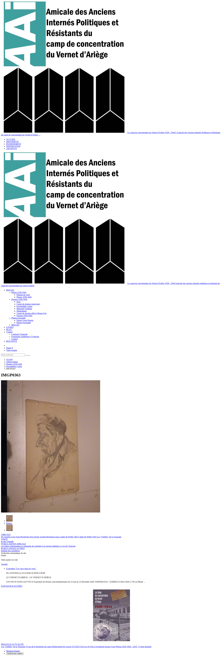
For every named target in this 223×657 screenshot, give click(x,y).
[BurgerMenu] (39, 135)
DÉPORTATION (13, 146)
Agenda (42, 537)
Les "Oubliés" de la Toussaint (109, 537)
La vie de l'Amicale (67, 546)
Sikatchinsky (22, 311)
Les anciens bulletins (51, 546)
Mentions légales (13, 651)
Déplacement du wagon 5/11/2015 (66, 647)
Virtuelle (10, 541)
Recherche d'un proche (29, 537)
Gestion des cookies (15, 654)
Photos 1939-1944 (18, 292)
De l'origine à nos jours (10, 537)
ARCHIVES (11, 148)
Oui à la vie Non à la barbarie (92, 647)
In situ (4, 541)
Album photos (12, 362)
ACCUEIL (10, 139)
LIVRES (10, 327)
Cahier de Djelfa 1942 (69, 537)
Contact (9, 332)
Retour (9, 523)
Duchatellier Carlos (24, 306)
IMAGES (10, 290)
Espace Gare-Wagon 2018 (116, 647)
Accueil (9, 359)
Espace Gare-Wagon (25, 320)
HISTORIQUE (12, 141)
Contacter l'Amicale (19, 334)
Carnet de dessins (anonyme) (28, 304)
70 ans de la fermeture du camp (39, 647)
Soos (19, 302)
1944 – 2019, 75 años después (139, 647)
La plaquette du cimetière (31, 546)
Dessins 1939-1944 (19, 299)
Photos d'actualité (18, 318)
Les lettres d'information (11, 546)
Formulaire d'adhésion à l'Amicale (25, 336)
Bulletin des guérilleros (10, 551)
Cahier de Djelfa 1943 (87, 537)
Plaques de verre (23, 295)
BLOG (9, 329)
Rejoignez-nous (53, 537)
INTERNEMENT (13, 144)
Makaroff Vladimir (24, 309)
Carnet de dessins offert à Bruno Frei (31, 313)
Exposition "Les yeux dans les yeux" (21, 569)
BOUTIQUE (11, 341)
